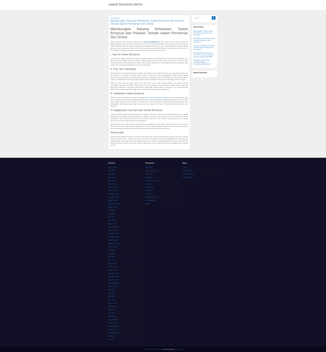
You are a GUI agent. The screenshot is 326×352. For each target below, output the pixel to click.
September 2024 (114, 243)
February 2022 (113, 319)
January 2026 (113, 190)
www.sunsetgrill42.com (151, 42)
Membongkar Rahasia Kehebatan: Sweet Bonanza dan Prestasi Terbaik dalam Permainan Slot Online (147, 22)
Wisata (147, 204)
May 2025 (111, 217)
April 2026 (111, 180)
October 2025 (113, 200)
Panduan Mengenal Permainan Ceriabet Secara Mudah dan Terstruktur (204, 47)
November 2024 (113, 237)
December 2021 (113, 326)
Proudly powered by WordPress (153, 349)
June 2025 (111, 214)
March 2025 (112, 223)
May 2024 (111, 257)
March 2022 (112, 316)
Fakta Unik (149, 167)
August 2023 (112, 286)
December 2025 (113, 194)
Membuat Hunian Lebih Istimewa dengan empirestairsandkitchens (202, 62)
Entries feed (187, 171)
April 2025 (111, 220)
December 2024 (113, 233)
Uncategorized (115, 18)
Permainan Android (152, 180)
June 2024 (111, 253)
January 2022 (112, 323)
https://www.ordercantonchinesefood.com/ (159, 97)
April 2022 (111, 313)
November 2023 (113, 276)
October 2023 (113, 280)
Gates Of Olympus (151, 171)
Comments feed (188, 174)
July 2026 (111, 171)
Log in (185, 167)
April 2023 (111, 300)
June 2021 (111, 336)
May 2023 (111, 296)
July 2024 (111, 250)
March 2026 (112, 184)
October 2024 (113, 240)
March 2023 (112, 303)
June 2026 (111, 174)
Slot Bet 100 (149, 187)
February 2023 (113, 306)
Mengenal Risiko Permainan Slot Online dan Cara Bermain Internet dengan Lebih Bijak (203, 55)
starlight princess (151, 197)
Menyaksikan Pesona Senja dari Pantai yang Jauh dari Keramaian (203, 33)
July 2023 (111, 290)
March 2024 (112, 263)
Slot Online (149, 194)
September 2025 (114, 204)
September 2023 (114, 283)
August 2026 (112, 167)
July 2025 (111, 210)
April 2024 (111, 260)
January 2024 (113, 270)
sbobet (147, 184)
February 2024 (113, 266)
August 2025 (112, 207)
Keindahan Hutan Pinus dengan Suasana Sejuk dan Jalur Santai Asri (204, 40)
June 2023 (111, 293)
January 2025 (112, 230)
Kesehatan (149, 177)
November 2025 (113, 197)
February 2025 (113, 227)
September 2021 (114, 333)
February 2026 (113, 187)
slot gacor (148, 190)
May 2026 (111, 177)
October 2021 (112, 329)
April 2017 (111, 339)
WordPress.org (188, 177)
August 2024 (112, 247)
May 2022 (111, 310)
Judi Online (149, 174)
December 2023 (113, 273)
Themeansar (178, 349)
